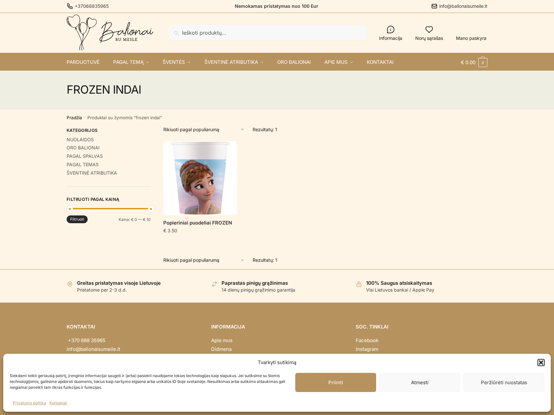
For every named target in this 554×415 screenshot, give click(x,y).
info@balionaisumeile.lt (463, 6)
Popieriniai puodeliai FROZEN (197, 223)
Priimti (335, 382)
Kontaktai (58, 402)
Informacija (390, 38)
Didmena (221, 349)
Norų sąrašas (429, 38)
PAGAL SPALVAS (85, 156)
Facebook (367, 340)
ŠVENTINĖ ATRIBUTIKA (92, 173)
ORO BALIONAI (83, 147)
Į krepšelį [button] (200, 244)
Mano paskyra (471, 38)
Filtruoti (77, 219)
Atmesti (420, 382)
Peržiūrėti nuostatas (504, 382)
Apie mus (222, 340)
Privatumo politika (29, 402)
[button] (541, 362)
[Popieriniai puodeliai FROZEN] (200, 178)
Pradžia (74, 117)
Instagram (367, 349)
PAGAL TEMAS (83, 164)
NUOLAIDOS (80, 139)
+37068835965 (92, 6)
